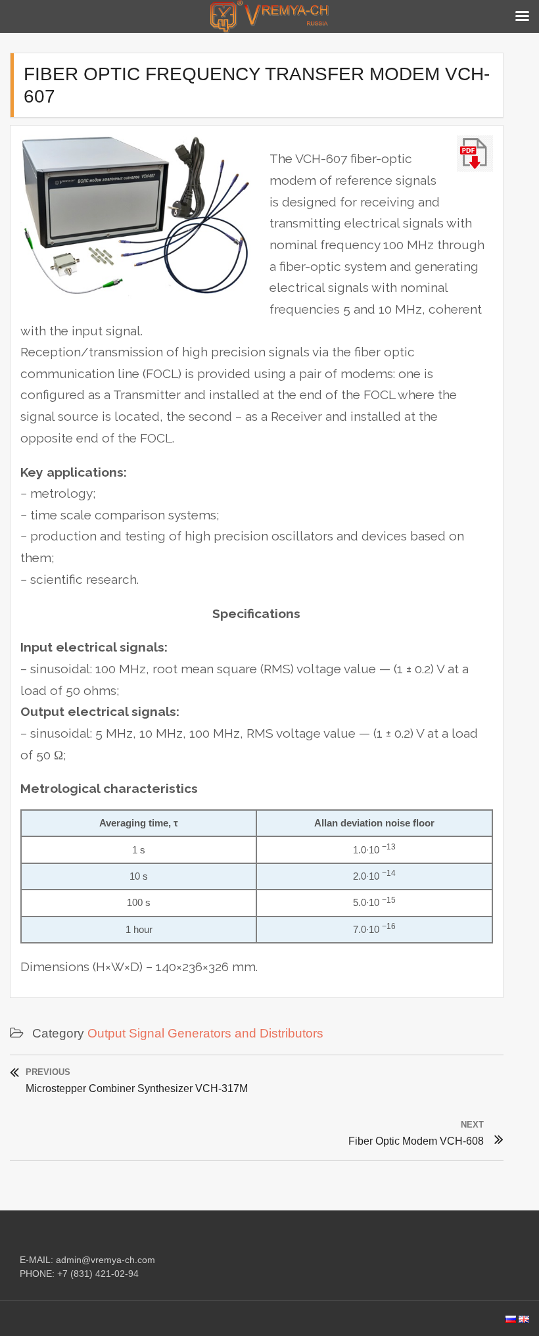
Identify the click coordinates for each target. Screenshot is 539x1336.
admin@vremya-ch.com (105, 1259)
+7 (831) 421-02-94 (98, 1273)
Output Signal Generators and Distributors (205, 1033)
